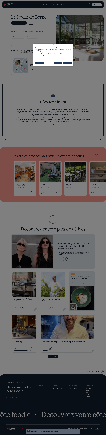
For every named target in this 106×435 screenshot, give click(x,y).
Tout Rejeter (58, 63)
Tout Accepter (67, 63)
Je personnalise (39, 63)
